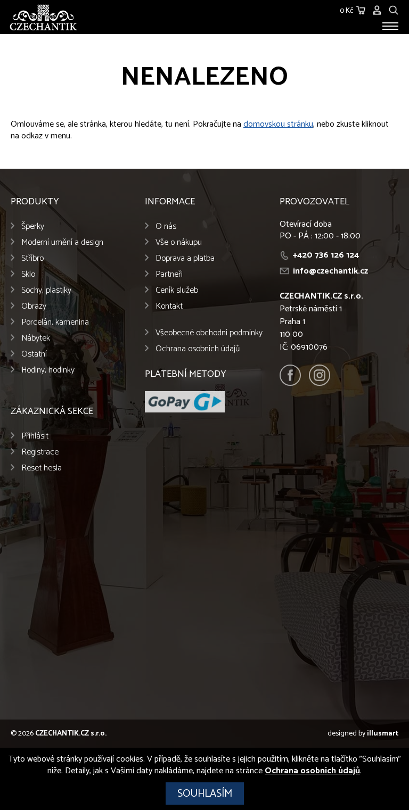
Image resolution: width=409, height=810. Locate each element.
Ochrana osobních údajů (198, 349)
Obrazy (33, 306)
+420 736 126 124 (326, 255)
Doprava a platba (185, 258)
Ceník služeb (177, 290)
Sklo (28, 274)
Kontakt (169, 306)
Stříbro (32, 258)
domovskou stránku (278, 124)
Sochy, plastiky (46, 290)
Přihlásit (34, 436)
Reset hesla (41, 468)
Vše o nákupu (179, 242)
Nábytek (35, 338)
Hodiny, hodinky (48, 370)
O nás (166, 226)
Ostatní (34, 354)
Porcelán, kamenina (55, 322)
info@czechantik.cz (330, 271)
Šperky (32, 226)
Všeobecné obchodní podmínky (209, 333)
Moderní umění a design (62, 242)
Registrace (40, 452)
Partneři (169, 274)
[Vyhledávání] (393, 9)
